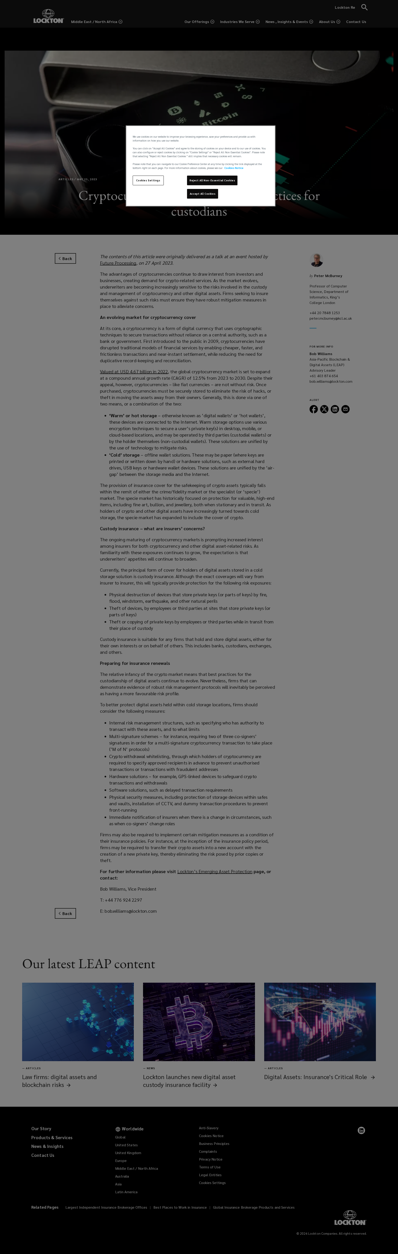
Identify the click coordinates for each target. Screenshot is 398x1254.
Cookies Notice (233, 168)
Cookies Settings (148, 180)
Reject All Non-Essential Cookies (212, 180)
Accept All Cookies (202, 193)
